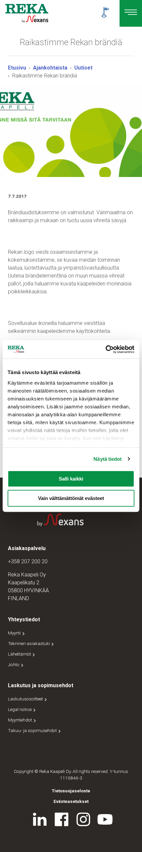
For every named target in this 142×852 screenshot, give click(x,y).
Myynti (15, 632)
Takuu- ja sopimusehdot (33, 730)
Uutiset (83, 68)
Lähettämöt (20, 654)
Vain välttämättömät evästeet (71, 498)
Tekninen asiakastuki (29, 643)
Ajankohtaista (50, 68)
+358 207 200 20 (28, 561)
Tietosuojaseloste (71, 790)
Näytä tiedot (107, 459)
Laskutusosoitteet (26, 698)
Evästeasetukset (71, 801)
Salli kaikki (71, 479)
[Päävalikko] (131, 13)
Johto (14, 664)
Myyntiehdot (20, 719)
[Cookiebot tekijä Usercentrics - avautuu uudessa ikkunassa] (105, 349)
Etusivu (17, 68)
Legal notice (20, 709)
